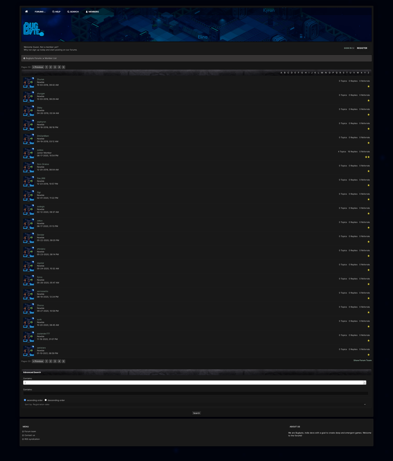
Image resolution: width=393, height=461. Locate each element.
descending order (56, 400)
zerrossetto (42, 291)
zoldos (40, 150)
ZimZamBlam (43, 136)
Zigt (39, 192)
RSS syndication (32, 439)
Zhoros (40, 305)
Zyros (39, 277)
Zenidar (40, 234)
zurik (39, 319)
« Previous (38, 67)
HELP (57, 11)
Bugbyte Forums (34, 58)
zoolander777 (43, 333)
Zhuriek (40, 79)
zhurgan (41, 93)
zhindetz (41, 249)
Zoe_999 (41, 178)
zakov (40, 220)
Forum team (30, 431)
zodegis (41, 206)
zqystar (40, 263)
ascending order (35, 400)
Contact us (29, 435)
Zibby (39, 107)
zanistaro (41, 347)
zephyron (41, 122)
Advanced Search (32, 372)
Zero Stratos (43, 164)
